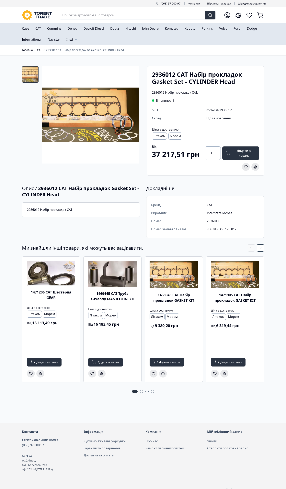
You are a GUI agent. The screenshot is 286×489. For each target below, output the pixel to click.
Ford (237, 28)
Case (25, 28)
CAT (38, 28)
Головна (27, 50)
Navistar (54, 39)
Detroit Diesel (94, 28)
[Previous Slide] (251, 248)
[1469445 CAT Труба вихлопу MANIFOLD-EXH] (112, 274)
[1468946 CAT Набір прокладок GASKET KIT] (174, 274)
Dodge (252, 28)
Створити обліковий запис (227, 448)
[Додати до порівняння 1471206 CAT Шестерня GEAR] (40, 373)
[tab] (30, 74)
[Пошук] (210, 15)
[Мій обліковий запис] (227, 15)
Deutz (114, 28)
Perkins (207, 28)
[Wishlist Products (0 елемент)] (249, 15)
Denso (72, 28)
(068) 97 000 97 (170, 3)
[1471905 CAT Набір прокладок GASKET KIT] (235, 274)
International (31, 39)
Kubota (190, 28)
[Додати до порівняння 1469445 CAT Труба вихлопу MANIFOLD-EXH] (102, 373)
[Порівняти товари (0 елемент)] (238, 15)
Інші (69, 39)
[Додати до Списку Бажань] (246, 167)
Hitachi (130, 28)
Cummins (54, 28)
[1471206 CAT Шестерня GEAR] (51, 273)
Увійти (212, 441)
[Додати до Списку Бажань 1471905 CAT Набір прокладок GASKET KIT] (215, 373)
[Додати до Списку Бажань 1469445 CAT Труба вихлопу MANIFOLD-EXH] (92, 373)
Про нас (151, 441)
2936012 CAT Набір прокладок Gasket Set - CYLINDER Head (85, 50)
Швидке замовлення (252, 3)
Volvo (223, 28)
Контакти (194, 3)
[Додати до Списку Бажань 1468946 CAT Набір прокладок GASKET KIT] (153, 373)
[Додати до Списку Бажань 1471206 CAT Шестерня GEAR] (31, 373)
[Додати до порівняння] (255, 167)
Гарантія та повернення (102, 448)
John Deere (150, 28)
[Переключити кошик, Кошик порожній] (260, 15)
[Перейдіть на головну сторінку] (37, 15)
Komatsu (171, 28)
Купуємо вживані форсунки (105, 441)
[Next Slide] (260, 248)
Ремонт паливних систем (164, 448)
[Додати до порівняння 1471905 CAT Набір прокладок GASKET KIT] (224, 373)
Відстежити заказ (219, 3)
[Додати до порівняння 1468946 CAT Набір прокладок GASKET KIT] (163, 373)
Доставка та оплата (99, 455)
